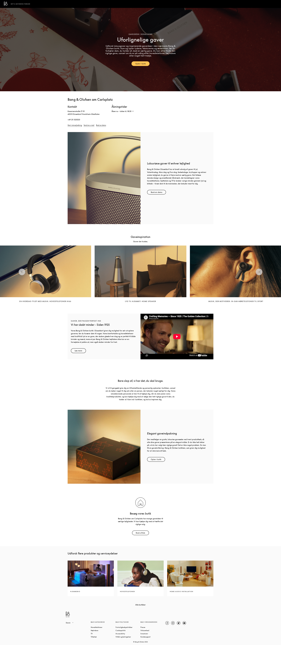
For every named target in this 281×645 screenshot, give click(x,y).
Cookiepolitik (128, 630)
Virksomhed (152, 630)
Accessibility (128, 634)
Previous (22, 272)
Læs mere (80, 351)
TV (100, 634)
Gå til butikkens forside (20, 4)
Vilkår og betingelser (128, 637)
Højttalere (103, 630)
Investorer (152, 634)
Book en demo (101, 125)
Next (259, 272)
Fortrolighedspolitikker (128, 627)
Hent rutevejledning (75, 125)
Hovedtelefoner (103, 627)
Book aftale (142, 533)
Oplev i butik (142, 64)
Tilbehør (102, 637)
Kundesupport (152, 637)
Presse (151, 627)
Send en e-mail (89, 125)
